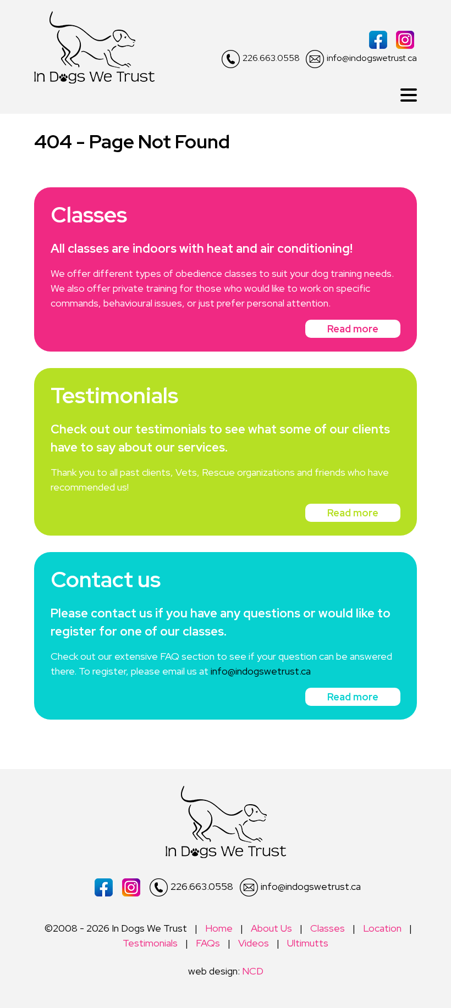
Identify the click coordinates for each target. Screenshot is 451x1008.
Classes (327, 928)
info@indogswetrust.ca (372, 58)
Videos (253, 943)
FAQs (208, 943)
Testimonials (150, 943)
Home (219, 928)
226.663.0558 (271, 58)
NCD (252, 971)
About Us (271, 928)
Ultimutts (307, 943)
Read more (352, 328)
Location (382, 928)
